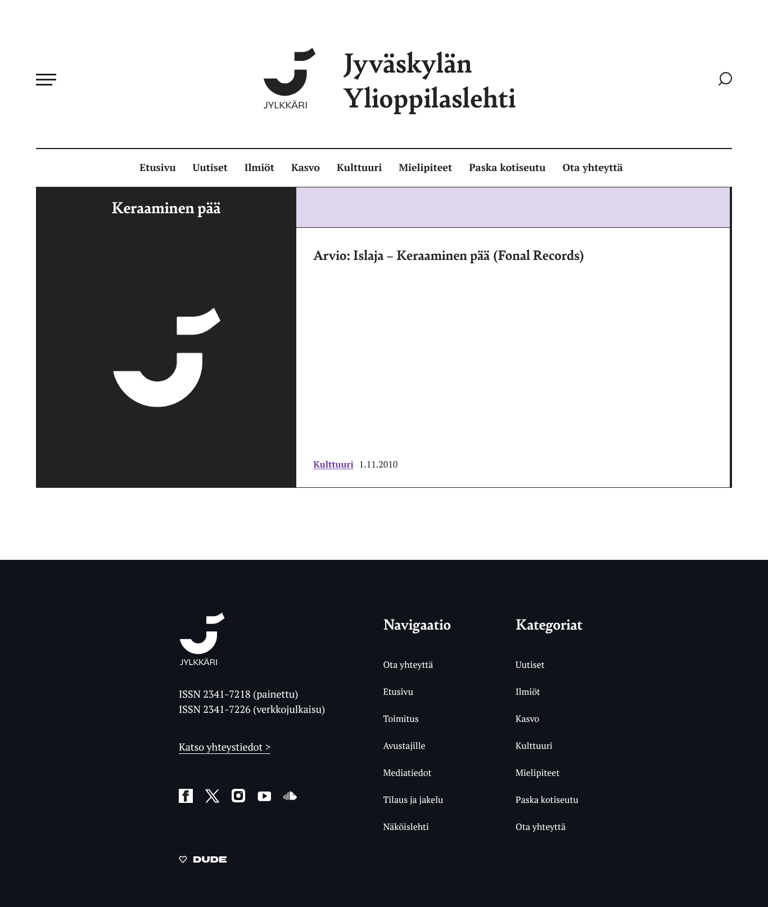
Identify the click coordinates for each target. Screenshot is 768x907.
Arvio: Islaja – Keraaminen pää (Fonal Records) (449, 254)
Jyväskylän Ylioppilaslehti (430, 79)
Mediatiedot (407, 772)
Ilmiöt (259, 167)
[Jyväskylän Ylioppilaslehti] (202, 661)
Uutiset (210, 167)
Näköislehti (405, 826)
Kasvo (305, 167)
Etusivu (157, 167)
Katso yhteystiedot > (224, 747)
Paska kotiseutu (507, 167)
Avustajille (404, 745)
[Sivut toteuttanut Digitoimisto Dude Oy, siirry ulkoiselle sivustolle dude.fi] (203, 861)
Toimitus (400, 718)
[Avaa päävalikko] (46, 79)
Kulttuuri (359, 167)
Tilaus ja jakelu (413, 799)
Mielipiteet (425, 167)
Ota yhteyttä (593, 167)
